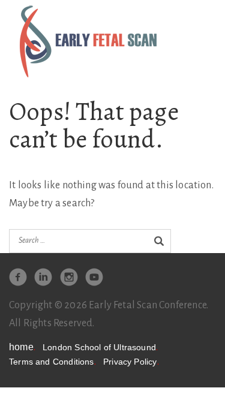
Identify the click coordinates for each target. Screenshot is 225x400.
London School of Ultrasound (100, 347)
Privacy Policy (131, 362)
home (22, 347)
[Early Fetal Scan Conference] (88, 40)
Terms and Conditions (52, 362)
